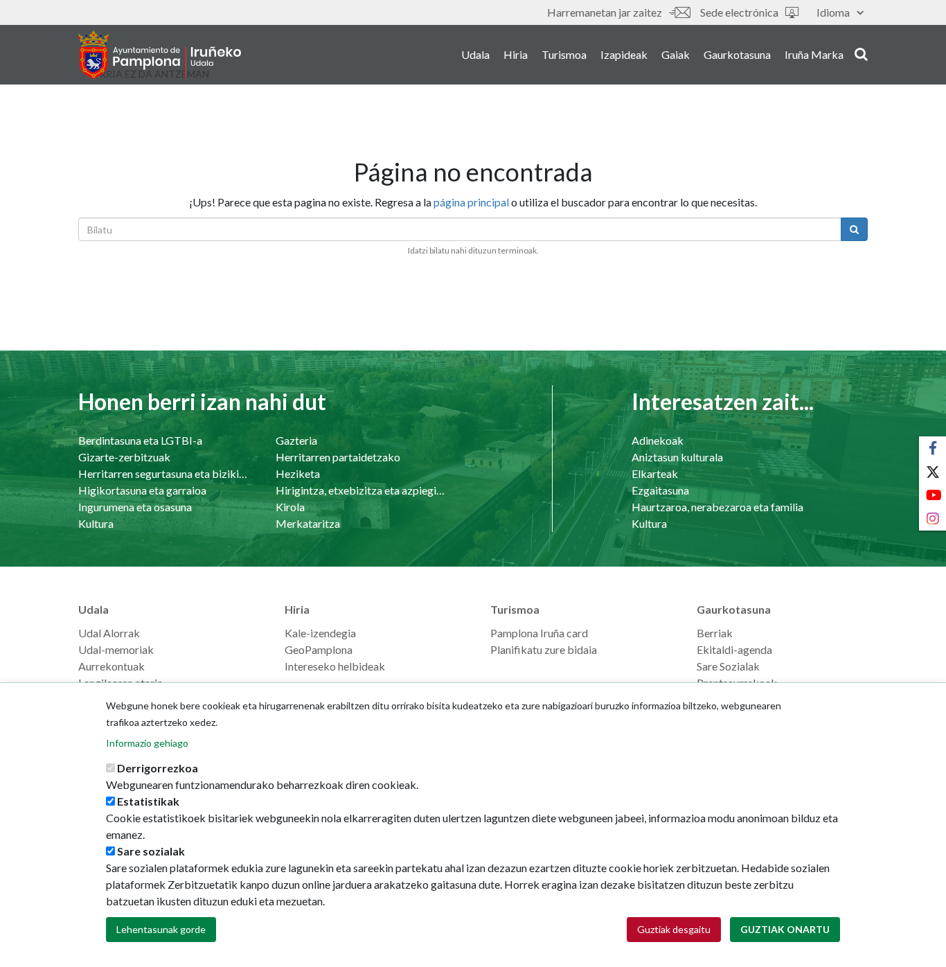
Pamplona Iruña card (539, 632)
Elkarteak (655, 473)
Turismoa (564, 54)
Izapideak (624, 54)
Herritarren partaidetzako (338, 456)
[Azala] (159, 54)
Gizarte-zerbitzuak (124, 456)
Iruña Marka (814, 54)
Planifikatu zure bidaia (543, 649)
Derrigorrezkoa (157, 767)
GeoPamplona (318, 649)
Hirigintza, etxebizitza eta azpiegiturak (360, 490)
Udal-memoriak (116, 649)
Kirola (290, 506)
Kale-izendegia (320, 632)
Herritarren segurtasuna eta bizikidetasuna (163, 473)
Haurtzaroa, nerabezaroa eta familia (717, 506)
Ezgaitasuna (660, 490)
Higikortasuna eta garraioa (142, 490)
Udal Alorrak (109, 632)
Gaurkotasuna (737, 54)
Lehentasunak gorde (161, 929)
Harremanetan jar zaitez (604, 12)
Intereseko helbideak (335, 666)
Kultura (96, 523)
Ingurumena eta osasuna (135, 506)
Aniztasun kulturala (677, 456)
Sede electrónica (739, 12)
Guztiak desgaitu (674, 929)
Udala (475, 54)
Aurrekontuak (111, 666)
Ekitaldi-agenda (734, 649)
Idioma (833, 12)
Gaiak (675, 54)
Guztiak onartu (785, 929)
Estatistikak (148, 801)
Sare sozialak (151, 851)
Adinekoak (658, 440)
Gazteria (296, 440)
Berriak (715, 632)
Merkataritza (308, 523)
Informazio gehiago (147, 743)
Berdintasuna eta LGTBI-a (140, 440)
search (859, 53)
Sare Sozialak (728, 666)
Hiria (515, 54)
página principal (471, 202)
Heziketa (298, 473)
